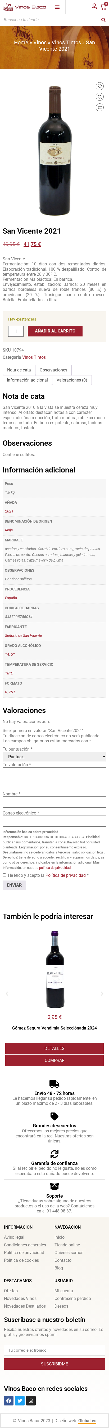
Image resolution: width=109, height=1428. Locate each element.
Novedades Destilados (25, 1306)
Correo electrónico (21, 813)
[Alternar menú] (57, 7)
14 (7, 654)
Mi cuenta (63, 1290)
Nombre (11, 793)
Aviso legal (14, 1237)
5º (13, 654)
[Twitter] (20, 1400)
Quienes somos (68, 1252)
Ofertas (11, 1290)
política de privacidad (55, 868)
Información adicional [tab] (27, 380)
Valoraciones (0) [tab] (72, 380)
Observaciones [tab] (53, 370)
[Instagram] (31, 1400)
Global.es (87, 1420)
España (11, 598)
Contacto (62, 1260)
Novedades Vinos (20, 1298)
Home (21, 42)
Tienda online (67, 1244)
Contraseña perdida (72, 1298)
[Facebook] (8, 1400)
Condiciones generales (25, 1244)
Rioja (9, 530)
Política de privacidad (66, 875)
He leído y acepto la (48, 875)
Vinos (40, 42)
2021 (9, 511)
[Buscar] (103, 19)
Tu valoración (17, 764)
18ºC (9, 673)
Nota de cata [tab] (19, 370)
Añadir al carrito (55, 331)
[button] (7, 993)
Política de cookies (21, 1260)
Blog (58, 1268)
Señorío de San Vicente (23, 635)
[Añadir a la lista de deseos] (100, 86)
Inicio (59, 1237)
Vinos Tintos (66, 42)
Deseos (61, 1306)
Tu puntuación (18, 749)
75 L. (13, 692)
